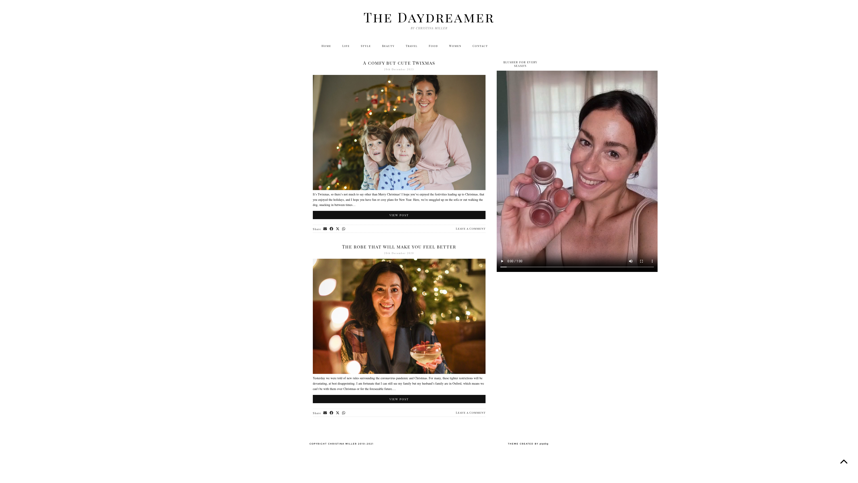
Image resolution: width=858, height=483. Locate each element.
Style (366, 46)
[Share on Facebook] (331, 229)
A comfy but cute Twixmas (399, 63)
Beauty (388, 46)
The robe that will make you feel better (399, 247)
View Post (399, 215)
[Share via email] (325, 229)
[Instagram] (511, 46)
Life (346, 46)
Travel (412, 46)
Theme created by (528, 444)
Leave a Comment (471, 228)
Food (433, 46)
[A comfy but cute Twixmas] (399, 189)
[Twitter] (501, 46)
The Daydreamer (429, 17)
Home (326, 46)
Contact (480, 46)
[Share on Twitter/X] (338, 229)
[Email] (540, 46)
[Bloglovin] (530, 46)
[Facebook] (520, 46)
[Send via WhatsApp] (344, 229)
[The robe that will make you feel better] (399, 373)
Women (455, 46)
